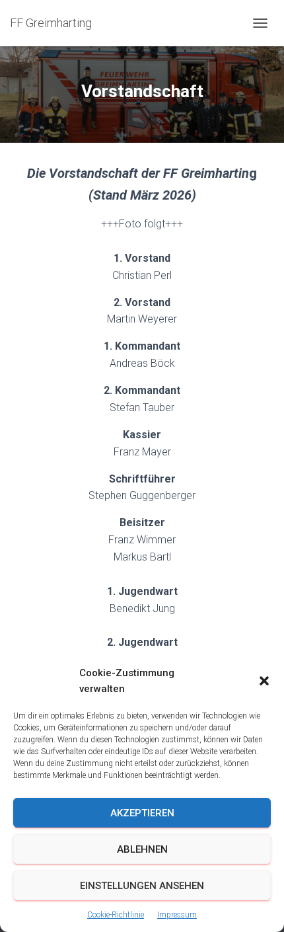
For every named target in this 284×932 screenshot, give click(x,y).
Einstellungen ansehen (142, 886)
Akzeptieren (142, 813)
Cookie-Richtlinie (115, 914)
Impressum (177, 914)
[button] (264, 680)
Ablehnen (142, 849)
